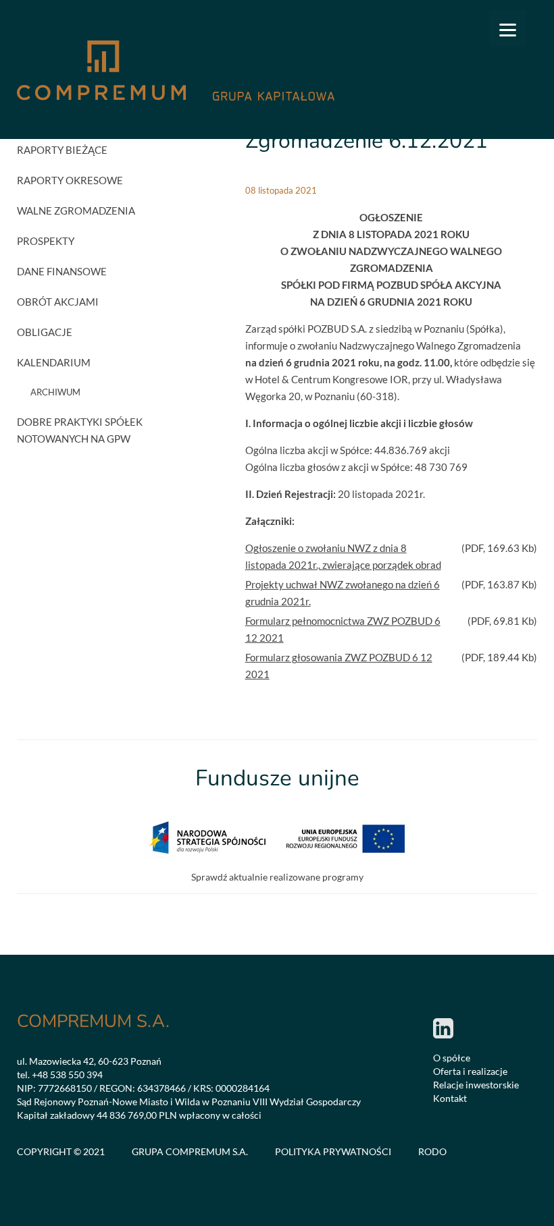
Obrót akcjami (58, 302)
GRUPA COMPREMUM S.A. (190, 1151)
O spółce (451, 1057)
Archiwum (55, 392)
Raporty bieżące (62, 150)
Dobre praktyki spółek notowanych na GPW (80, 430)
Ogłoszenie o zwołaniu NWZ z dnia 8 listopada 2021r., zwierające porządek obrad (343, 556)
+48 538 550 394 (67, 1074)
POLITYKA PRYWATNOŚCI (333, 1151)
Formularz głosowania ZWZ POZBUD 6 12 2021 (338, 665)
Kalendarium (54, 362)
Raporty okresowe (70, 180)
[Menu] (507, 28)
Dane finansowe (62, 271)
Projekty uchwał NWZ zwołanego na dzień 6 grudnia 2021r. (342, 592)
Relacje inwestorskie (476, 1084)
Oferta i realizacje (470, 1071)
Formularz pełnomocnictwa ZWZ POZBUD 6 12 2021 (342, 629)
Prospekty (45, 241)
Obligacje (44, 332)
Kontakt (450, 1098)
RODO (432, 1151)
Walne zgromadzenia (76, 210)
